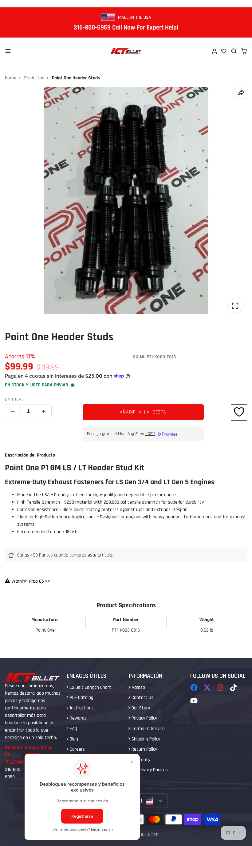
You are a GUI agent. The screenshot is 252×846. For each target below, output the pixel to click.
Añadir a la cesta (143, 412)
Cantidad (14, 399)
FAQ (73, 728)
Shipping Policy (145, 739)
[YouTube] (194, 700)
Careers (77, 749)
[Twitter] (207, 687)
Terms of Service (147, 728)
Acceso (137, 687)
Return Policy (143, 749)
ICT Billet (149, 834)
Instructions (81, 708)
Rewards (78, 718)
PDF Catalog (81, 697)
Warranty (140, 759)
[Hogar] (126, 51)
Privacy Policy (143, 718)
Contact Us (141, 697)
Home (10, 78)
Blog (73, 739)
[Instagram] (220, 687)
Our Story (140, 708)
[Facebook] (194, 687)
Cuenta (214, 51)
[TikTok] (234, 687)
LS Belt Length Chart (90, 687)
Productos (34, 78)
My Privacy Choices (149, 770)
